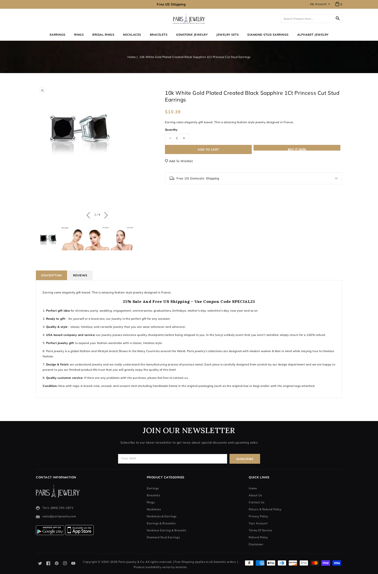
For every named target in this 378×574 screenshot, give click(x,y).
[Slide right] (105, 214)
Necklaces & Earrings (162, 516)
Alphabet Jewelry (313, 34)
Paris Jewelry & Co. (131, 561)
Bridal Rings (103, 34)
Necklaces (132, 34)
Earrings (57, 34)
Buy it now (297, 149)
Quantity (171, 129)
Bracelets (159, 34)
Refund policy (258, 537)
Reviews (80, 275)
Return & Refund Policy (265, 509)
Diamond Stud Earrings (163, 537)
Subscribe (245, 459)
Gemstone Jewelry (192, 34)
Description (51, 275)
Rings (79, 34)
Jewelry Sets (227, 34)
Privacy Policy (258, 516)
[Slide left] (89, 214)
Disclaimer (256, 544)
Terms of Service (260, 530)
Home (132, 57)
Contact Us (256, 502)
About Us (255, 495)
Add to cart (208, 149)
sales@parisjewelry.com (59, 516)
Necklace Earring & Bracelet (166, 530)
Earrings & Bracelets (161, 523)
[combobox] (311, 18)
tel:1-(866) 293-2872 (57, 507)
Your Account (258, 523)
